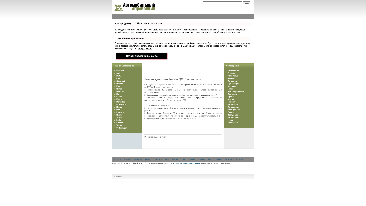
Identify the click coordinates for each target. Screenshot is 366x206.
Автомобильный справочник (186, 163)
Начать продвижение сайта (142, 56)
